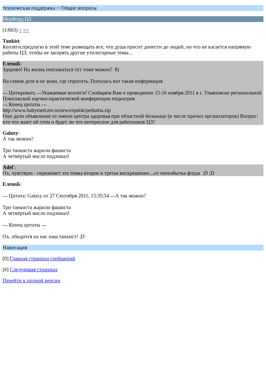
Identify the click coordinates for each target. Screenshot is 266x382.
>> (26, 30)
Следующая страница (33, 269)
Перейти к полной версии (31, 280)
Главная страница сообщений (42, 258)
